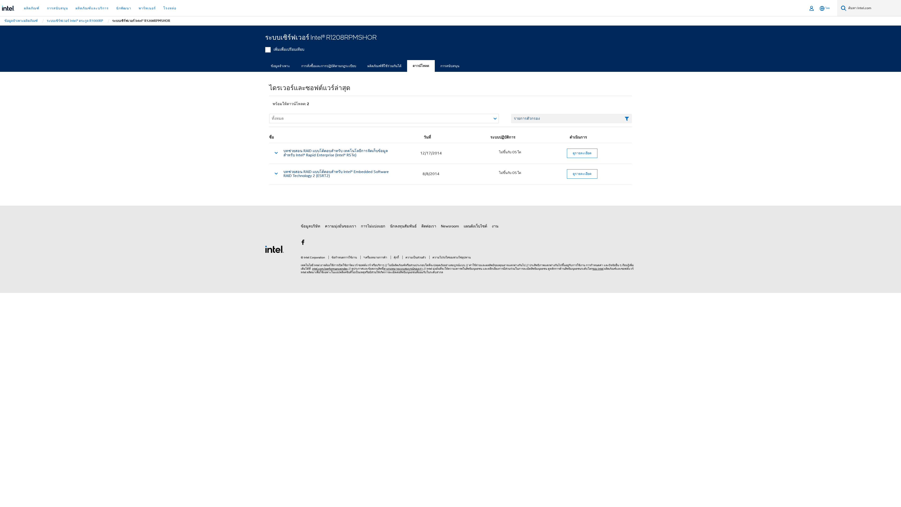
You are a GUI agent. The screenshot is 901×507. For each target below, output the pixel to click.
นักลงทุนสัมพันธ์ (403, 226)
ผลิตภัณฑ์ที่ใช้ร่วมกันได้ (384, 66)
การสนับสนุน (449, 66)
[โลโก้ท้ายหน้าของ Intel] (274, 249)
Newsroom (450, 226)
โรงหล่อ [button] (169, 8)
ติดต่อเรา (428, 226)
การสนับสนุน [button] (57, 8)
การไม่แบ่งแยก (373, 226)
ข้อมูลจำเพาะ (280, 66)
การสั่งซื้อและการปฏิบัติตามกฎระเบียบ (328, 66)
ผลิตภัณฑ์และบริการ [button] (92, 8)
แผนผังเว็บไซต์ (475, 226)
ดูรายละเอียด (582, 153)
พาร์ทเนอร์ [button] (147, 8)
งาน (495, 226)
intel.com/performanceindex (330, 268)
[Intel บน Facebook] (303, 243)
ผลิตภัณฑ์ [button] (31, 8)
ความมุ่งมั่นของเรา (340, 226)
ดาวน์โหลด (421, 66)
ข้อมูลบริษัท (310, 226)
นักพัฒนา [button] (123, 8)
